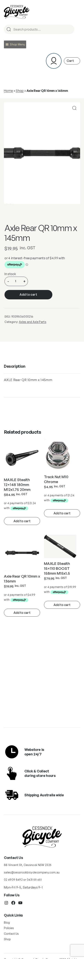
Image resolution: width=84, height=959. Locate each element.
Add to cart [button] (21, 521)
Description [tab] (14, 366)
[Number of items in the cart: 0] (72, 60)
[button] (17, 44)
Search (69, 30)
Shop (20, 91)
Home (8, 91)
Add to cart (28, 294)
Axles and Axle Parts (32, 321)
